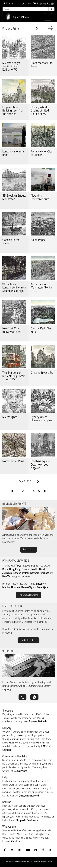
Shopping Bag (45, 3)
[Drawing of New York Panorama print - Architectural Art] (43, 179)
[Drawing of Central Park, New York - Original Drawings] (43, 312)
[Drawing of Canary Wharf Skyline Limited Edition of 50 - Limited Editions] (43, 91)
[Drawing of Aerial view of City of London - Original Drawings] (43, 135)
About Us (15, 841)
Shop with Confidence (27, 820)
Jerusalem (7, 573)
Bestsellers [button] (28, 549)
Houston (15, 587)
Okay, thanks (27, 861)
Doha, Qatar (43, 587)
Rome (5, 569)
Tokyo (18, 565)
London (17, 573)
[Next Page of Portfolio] (37, 28)
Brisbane (45, 573)
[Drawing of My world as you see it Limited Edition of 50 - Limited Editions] (14, 47)
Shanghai (34, 573)
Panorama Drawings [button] (28, 595)
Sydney (25, 573)
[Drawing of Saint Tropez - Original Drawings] (43, 223)
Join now (26, 3)
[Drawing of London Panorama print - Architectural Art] (14, 135)
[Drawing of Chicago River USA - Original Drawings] (43, 356)
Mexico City (26, 587)
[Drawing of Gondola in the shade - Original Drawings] (14, 223)
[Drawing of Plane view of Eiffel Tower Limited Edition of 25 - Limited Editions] (43, 47)
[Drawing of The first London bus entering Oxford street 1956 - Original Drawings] (14, 356)
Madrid (35, 569)
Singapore (41, 583)
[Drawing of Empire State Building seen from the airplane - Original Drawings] (14, 91)
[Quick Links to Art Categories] (51, 28)
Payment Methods (38, 721)
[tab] (28, 256)
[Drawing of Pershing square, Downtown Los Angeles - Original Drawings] (43, 445)
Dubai (42, 569)
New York (7, 576)
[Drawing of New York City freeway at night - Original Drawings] (14, 312)
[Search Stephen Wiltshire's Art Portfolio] (51, 9)
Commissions (20, 771)
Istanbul (6, 587)
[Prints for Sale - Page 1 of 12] (12, 490)
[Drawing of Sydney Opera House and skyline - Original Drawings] (43, 401)
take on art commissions (36, 760)
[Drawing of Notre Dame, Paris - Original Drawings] (14, 445)
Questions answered (29, 795)
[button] (22, 697)
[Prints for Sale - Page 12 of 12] (45, 490)
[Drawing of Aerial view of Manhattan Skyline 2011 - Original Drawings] (43, 268)
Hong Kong (14, 569)
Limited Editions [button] (28, 640)
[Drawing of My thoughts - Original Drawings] (14, 401)
